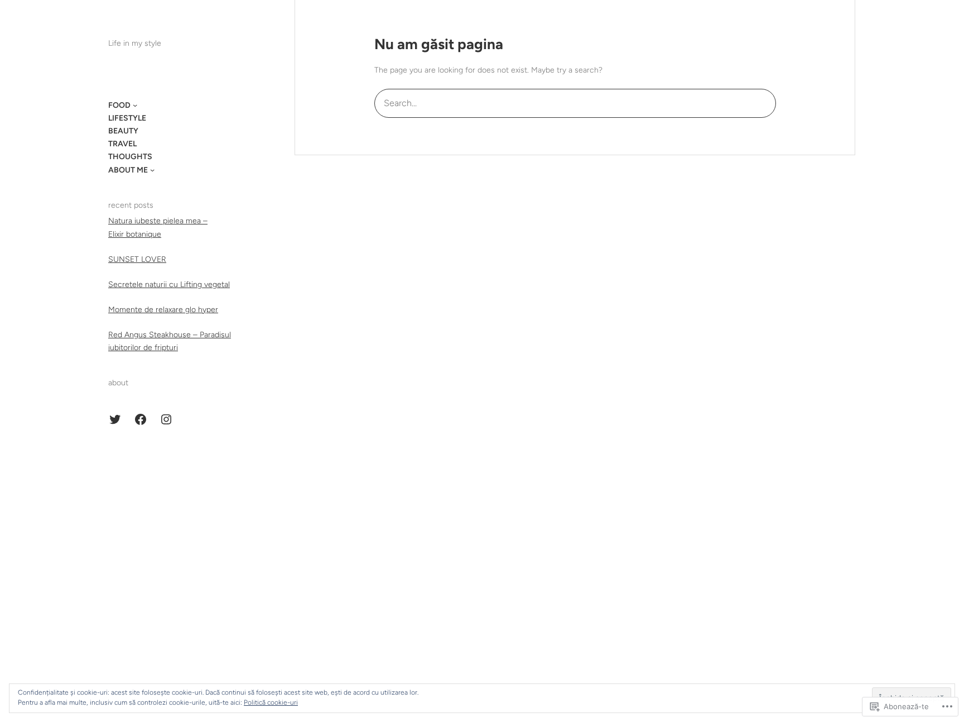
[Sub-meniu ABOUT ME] (152, 170)
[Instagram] (166, 419)
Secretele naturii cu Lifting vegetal (169, 284)
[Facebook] (140, 419)
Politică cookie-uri (271, 702)
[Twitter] (115, 419)
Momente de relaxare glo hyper (163, 309)
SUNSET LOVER (137, 259)
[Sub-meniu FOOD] (135, 105)
